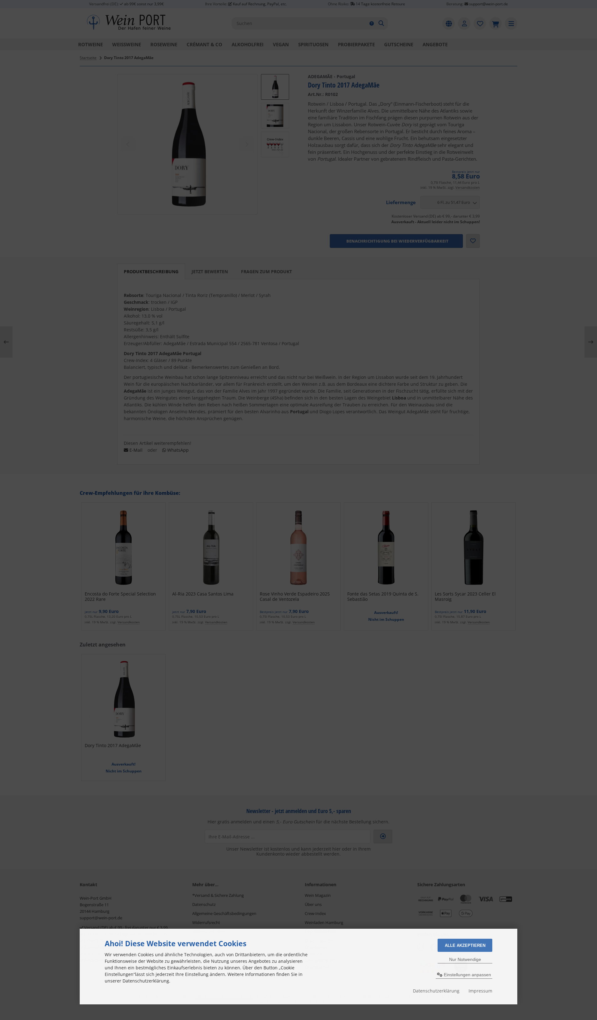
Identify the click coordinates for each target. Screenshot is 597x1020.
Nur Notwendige (465, 959)
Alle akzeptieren (465, 945)
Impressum (480, 991)
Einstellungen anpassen (467, 974)
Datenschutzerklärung (436, 991)
